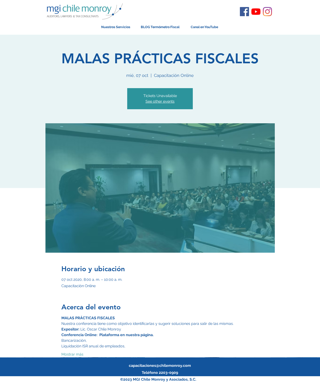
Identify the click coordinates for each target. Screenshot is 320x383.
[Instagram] (267, 11)
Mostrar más (72, 354)
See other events (160, 101)
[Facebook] (244, 11)
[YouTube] (255, 11)
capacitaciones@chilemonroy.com (160, 365)
